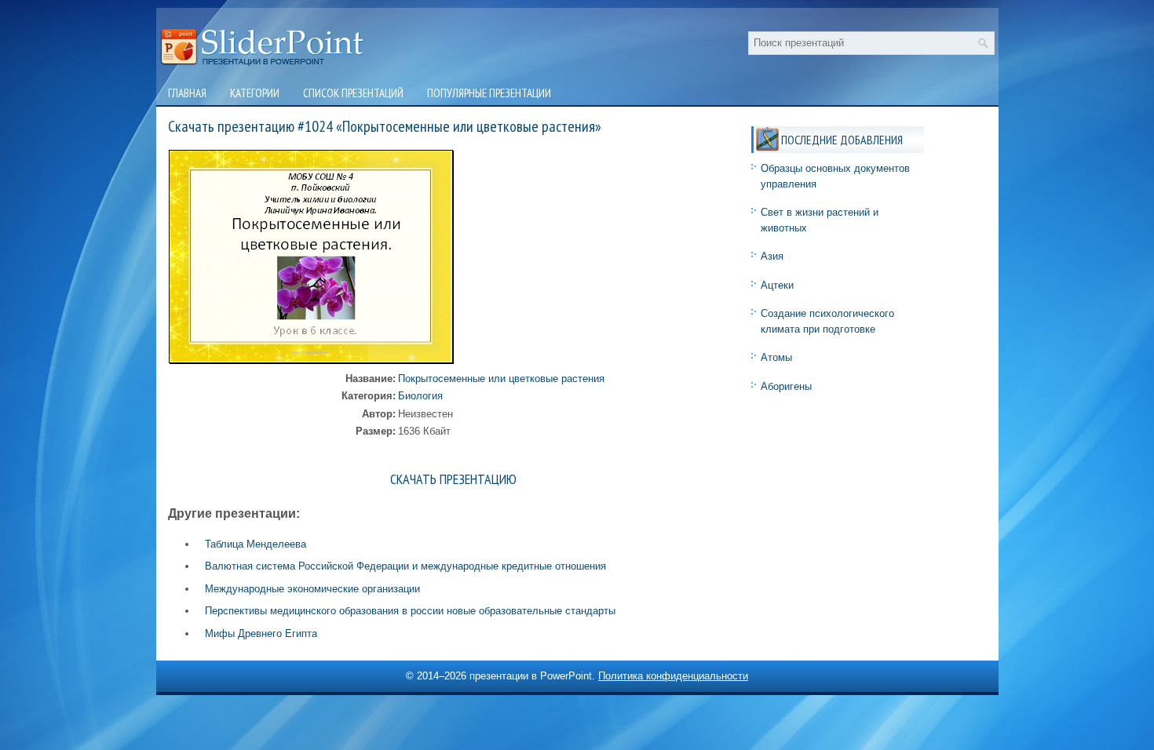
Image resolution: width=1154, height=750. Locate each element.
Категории (254, 93)
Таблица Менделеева (255, 544)
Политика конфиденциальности (673, 676)
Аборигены (786, 386)
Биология (420, 396)
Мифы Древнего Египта (261, 633)
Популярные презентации (489, 93)
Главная (187, 93)
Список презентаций (353, 93)
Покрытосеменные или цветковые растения (501, 378)
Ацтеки (777, 285)
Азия (772, 256)
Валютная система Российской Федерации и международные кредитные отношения (405, 566)
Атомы (776, 357)
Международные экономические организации (312, 589)
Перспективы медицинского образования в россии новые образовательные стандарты (410, 611)
